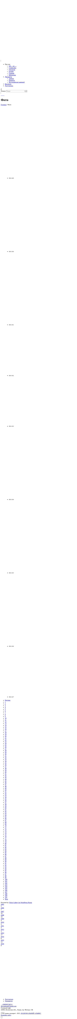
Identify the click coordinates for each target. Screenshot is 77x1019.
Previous (7, 700)
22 (5, 740)
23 (5, 741)
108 (6, 894)
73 (5, 831)
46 (5, 783)
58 (5, 804)
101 (6, 881)
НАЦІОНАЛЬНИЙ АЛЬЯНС (31, 1013)
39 (5, 770)
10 (5, 718)
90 (5, 861)
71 (5, 827)
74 (5, 833)
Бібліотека (12, 75)
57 (5, 802)
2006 (2, 908)
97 (5, 874)
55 (5, 799)
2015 (2, 940)
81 (5, 845)
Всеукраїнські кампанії (17, 82)
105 (6, 888)
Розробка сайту (6, 1015)
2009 (2, 919)
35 (5, 763)
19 (5, 734)
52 (5, 793)
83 (5, 849)
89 (5, 860)
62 (5, 811)
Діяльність (8, 77)
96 (5, 872)
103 (6, 885)
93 (5, 867)
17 (5, 731)
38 (5, 768)
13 (5, 723)
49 (5, 788)
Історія (11, 71)
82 (5, 847)
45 (5, 781)
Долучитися (9, 999)
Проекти (12, 80)
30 (5, 754)
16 (5, 729)
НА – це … (12, 66)
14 (5, 725)
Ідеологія (12, 69)
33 (5, 759)
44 (5, 779)
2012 (2, 929)
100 (6, 879)
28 (5, 750)
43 (5, 777)
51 (5, 792)
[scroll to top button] (1, 1017)
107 (6, 892)
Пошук (3, 91)
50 (5, 790)
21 (5, 738)
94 (5, 869)
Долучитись (9, 86)
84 (5, 851)
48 (5, 786)
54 (5, 797)
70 (5, 826)
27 (5, 748)
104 (6, 886)
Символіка (12, 68)
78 (5, 840)
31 (5, 756)
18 (5, 732)
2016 (2, 944)
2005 (2, 904)
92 (5, 865)
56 (5, 800)
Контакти (8, 84)
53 (5, 795)
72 (5, 829)
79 (5, 842)
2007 (2, 911)
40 (5, 772)
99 (5, 878)
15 (5, 727)
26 (5, 747)
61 (5, 809)
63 (5, 813)
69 (5, 824)
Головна (3, 105)
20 (5, 736)
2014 (2, 936)
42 (5, 775)
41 (5, 774)
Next (6, 899)
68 (5, 822)
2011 (2, 926)
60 (5, 808)
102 (6, 883)
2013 (2, 933)
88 (5, 858)
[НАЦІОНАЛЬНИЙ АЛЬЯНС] (7, 7)
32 (5, 757)
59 (5, 806)
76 (5, 836)
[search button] (26, 91)
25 (5, 745)
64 (5, 815)
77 (5, 838)
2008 (2, 915)
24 (5, 743)
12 (5, 722)
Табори (11, 78)
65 (5, 817)
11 (5, 720)
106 (6, 890)
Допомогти (9, 1001)
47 (5, 784)
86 (5, 854)
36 (5, 765)
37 (5, 766)
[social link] (1, 95)
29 (5, 752)
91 (5, 863)
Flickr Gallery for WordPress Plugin (20, 902)
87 (5, 856)
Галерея (11, 73)
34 (5, 761)
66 (5, 818)
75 (5, 835)
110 (6, 897)
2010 (2, 922)
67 (5, 820)
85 (5, 852)
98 (5, 876)
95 (5, 870)
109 (6, 895)
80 (5, 843)
